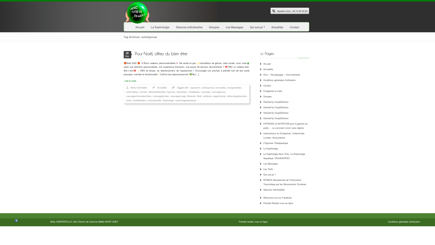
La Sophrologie (160, 27)
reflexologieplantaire (237, 96)
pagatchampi (219, 96)
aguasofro (195, 87)
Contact (294, 27)
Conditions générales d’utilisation (279, 80)
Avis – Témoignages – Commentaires (281, 74)
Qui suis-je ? (257, 27)
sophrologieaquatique (185, 100)
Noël (199, 96)
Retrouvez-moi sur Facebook (277, 197)
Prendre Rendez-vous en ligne (278, 203)
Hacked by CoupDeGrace (275, 101)
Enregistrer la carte (272, 91)
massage (205, 91)
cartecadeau (132, 91)
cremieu (143, 91)
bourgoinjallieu (234, 87)
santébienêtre (139, 100)
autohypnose (208, 87)
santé (128, 100)
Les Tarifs (268, 169)
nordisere (207, 96)
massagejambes (161, 96)
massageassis (218, 91)
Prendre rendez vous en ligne (253, 221)
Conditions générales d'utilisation (404, 221)
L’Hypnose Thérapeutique (275, 143)
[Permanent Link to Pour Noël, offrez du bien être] (161, 53)
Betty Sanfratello (139, 87)
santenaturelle (154, 100)
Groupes (214, 27)
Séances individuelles (189, 27)
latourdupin (182, 91)
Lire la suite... (131, 80)
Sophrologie (168, 100)
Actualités (277, 27)
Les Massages (234, 27)
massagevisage (178, 96)
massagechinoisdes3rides (138, 96)
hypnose (171, 91)
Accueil (139, 27)
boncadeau (220, 87)
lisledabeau (194, 91)
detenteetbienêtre (157, 91)
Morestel (191, 96)
